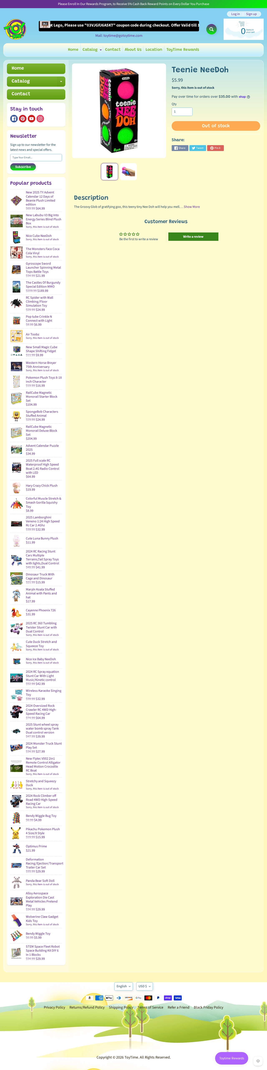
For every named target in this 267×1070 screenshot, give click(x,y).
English (122, 986)
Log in (235, 14)
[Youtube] (31, 118)
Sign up (251, 14)
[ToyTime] (14, 29)
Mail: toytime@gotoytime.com (118, 36)
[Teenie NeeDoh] (109, 171)
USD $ (143, 986)
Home (73, 50)
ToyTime (131, 1057)
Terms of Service (150, 1007)
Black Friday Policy (208, 1007)
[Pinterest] (22, 118)
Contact (113, 50)
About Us (133, 50)
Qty (174, 104)
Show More (192, 206)
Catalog (93, 51)
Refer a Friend (178, 1007)
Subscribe (23, 167)
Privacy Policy (54, 1007)
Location (154, 50)
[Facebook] (14, 118)
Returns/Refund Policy (87, 1007)
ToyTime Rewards (182, 50)
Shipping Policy (121, 1007)
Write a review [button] (193, 236)
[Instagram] (40, 118)
